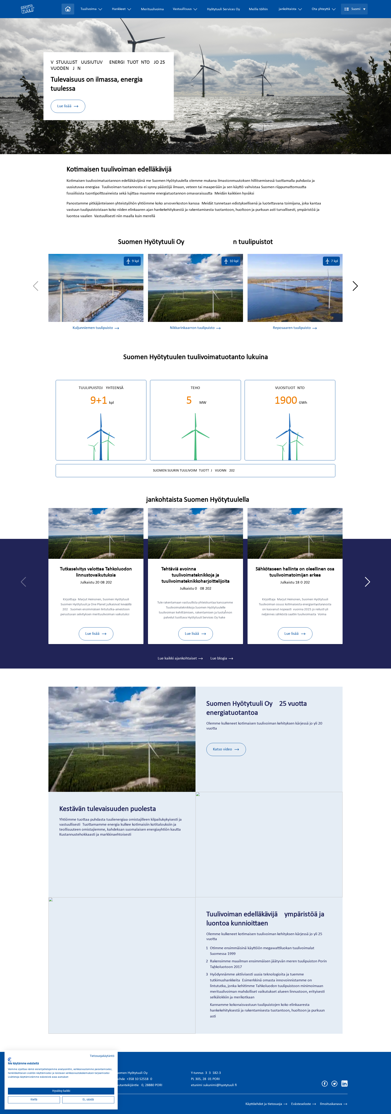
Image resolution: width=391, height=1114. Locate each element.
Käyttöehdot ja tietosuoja (264, 1104)
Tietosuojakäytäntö (102, 1056)
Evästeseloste (301, 1104)
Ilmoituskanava (331, 1104)
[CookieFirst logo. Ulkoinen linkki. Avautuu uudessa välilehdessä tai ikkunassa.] (9, 1060)
